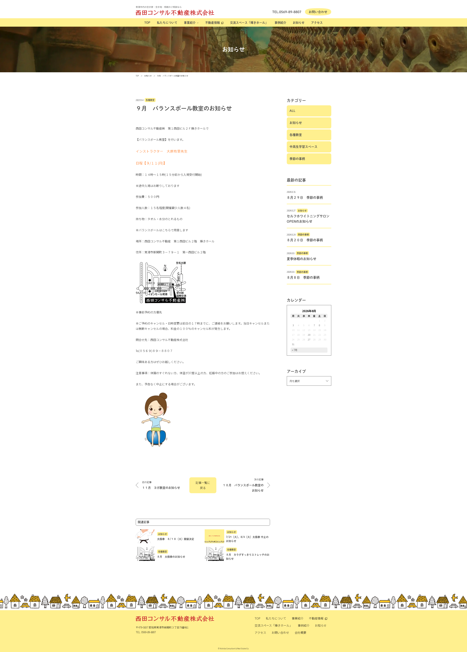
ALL (292, 110)
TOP (147, 22)
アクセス (317, 22)
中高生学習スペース (303, 146)
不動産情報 (212, 22)
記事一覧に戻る (203, 485)
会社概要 (300, 632)
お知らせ (298, 22)
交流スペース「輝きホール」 (249, 22)
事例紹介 (280, 22)
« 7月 (294, 350)
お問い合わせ (280, 632)
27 (309, 339)
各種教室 (150, 100)
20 (309, 334)
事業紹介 (190, 22)
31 (293, 344)
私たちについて (167, 22)
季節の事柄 (297, 158)
